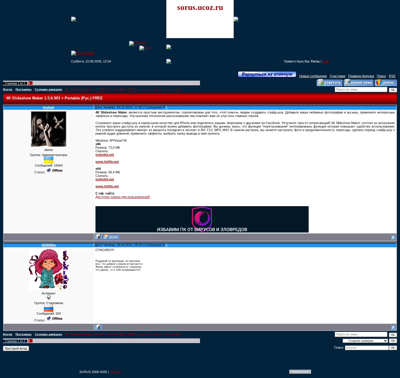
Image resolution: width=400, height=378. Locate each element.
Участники (337, 76)
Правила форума (361, 76)
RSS (325, 61)
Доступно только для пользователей (122, 197)
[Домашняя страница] (111, 237)
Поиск (381, 76)
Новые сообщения (313, 76)
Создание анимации (48, 89)
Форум (7, 89)
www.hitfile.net (107, 161)
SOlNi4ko (49, 245)
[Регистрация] (83, 52)
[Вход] (145, 47)
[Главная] (137, 43)
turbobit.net (104, 154)
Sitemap (115, 372)
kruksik (48, 107)
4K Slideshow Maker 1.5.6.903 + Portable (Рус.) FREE (100, 89)
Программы (24, 89)
